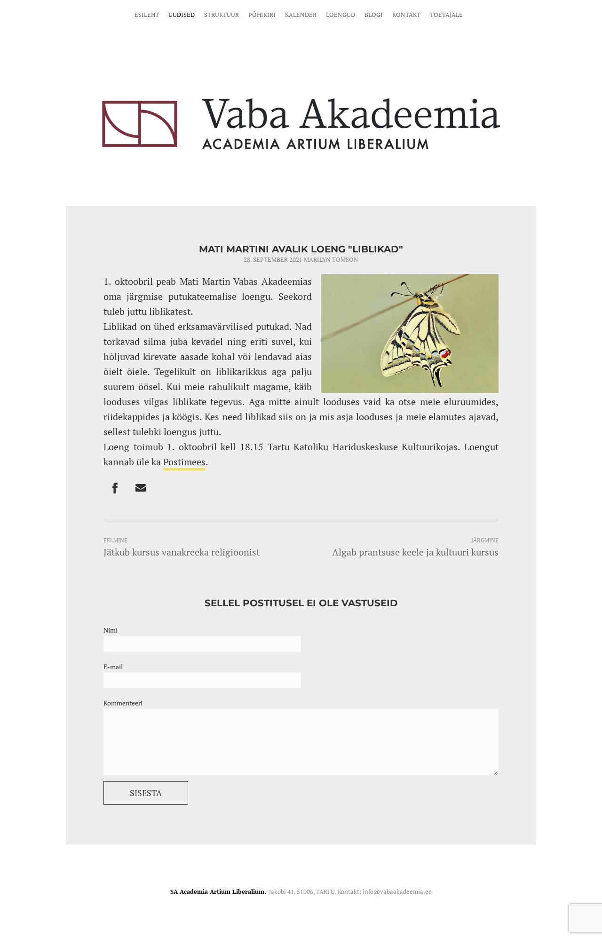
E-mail (113, 666)
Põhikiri (262, 14)
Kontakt (406, 14)
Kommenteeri (123, 702)
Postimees (184, 461)
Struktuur (221, 14)
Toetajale (446, 14)
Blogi (373, 14)
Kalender (301, 14)
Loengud (340, 14)
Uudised (181, 14)
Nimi (110, 630)
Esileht (147, 14)
